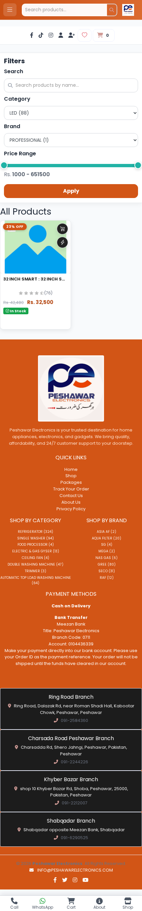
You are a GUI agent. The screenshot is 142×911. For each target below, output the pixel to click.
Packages (71, 482)
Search (13, 71)
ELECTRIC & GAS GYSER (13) (35, 551)
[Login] (61, 35)
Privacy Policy (71, 509)
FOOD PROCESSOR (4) (36, 544)
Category (17, 99)
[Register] (72, 35)
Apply (71, 191)
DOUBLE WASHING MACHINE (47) (35, 564)
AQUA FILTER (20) (106, 538)
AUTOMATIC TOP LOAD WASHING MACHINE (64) (35, 580)
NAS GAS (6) (106, 557)
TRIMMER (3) (35, 571)
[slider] (4, 165)
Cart (62, 228)
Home (71, 469)
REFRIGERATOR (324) (35, 531)
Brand (12, 126)
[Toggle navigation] (10, 9)
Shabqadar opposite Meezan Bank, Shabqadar (74, 830)
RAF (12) (107, 577)
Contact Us (71, 495)
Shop (71, 476)
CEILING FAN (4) (35, 557)
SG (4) (106, 544)
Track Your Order (71, 489)
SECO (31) (106, 571)
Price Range (20, 153)
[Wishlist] (84, 35)
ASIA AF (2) (106, 531)
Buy (62, 242)
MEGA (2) (106, 551)
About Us (71, 502)
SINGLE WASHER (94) (35, 538)
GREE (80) (107, 564)
